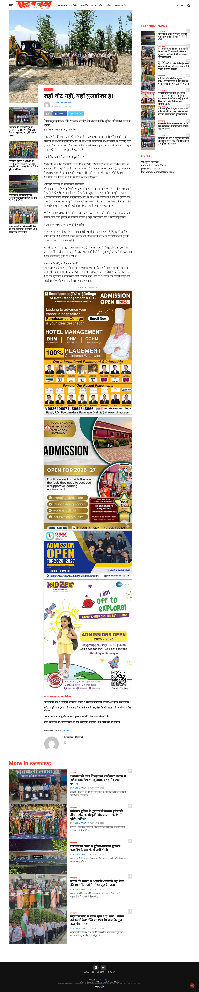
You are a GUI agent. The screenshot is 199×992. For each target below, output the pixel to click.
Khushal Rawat (63, 103)
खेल (101, 5)
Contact (101, 972)
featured (66, 730)
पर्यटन (108, 5)
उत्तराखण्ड (61, 5)
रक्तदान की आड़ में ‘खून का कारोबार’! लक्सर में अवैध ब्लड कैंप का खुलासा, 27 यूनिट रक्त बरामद (22, 131)
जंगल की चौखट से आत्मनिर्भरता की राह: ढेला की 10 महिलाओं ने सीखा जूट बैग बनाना (23, 229)
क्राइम (93, 5)
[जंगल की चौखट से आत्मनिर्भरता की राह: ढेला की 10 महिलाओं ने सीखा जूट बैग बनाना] (23, 222)
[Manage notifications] (192, 985)
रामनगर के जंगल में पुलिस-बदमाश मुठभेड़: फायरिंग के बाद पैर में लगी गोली (23, 198)
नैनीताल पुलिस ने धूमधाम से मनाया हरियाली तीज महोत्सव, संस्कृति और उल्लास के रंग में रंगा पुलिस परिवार (23, 165)
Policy (111, 972)
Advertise (89, 972)
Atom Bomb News (103, 980)
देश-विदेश (73, 5)
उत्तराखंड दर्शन (120, 5)
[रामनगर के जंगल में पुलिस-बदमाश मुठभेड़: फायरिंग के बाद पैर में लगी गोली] (23, 191)
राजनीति (84, 5)
